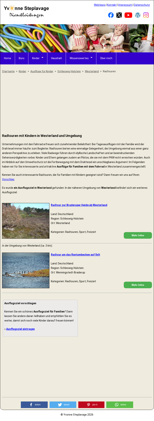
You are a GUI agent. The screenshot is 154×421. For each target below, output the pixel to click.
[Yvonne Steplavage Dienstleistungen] (26, 17)
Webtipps (99, 4)
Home (7, 58)
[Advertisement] (77, 103)
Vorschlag (8, 179)
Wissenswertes (79, 58)
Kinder (36, 58)
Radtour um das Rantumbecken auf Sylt (75, 254)
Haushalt (56, 58)
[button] (34, 404)
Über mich (106, 58)
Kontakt (112, 4)
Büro (21, 58)
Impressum (125, 4)
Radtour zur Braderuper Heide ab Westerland (79, 205)
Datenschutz (142, 4)
